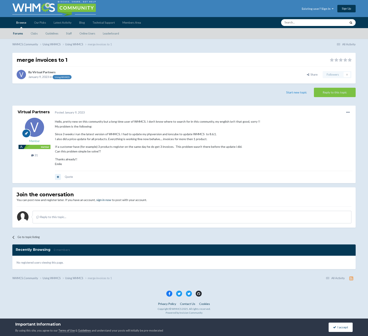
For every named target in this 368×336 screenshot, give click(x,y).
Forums (18, 33)
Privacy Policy (167, 304)
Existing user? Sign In (317, 8)
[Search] (351, 22)
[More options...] (348, 112)
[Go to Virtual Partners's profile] (21, 74)
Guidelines (51, 33)
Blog (82, 22)
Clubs (34, 33)
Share (313, 74)
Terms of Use (66, 330)
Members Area (131, 22)
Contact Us (187, 304)
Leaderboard (111, 33)
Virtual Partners (44, 72)
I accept (342, 327)
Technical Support (103, 22)
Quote (69, 176)
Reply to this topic (335, 92)
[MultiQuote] (58, 177)
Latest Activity (63, 22)
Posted (70, 112)
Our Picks (40, 22)
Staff (69, 33)
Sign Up (346, 8)
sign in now (103, 200)
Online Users (87, 33)
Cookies (204, 304)
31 (36, 155)
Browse (21, 22)
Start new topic (296, 92)
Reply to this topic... (52, 217)
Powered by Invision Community (184, 312)
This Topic (335, 22)
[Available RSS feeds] (351, 278)
